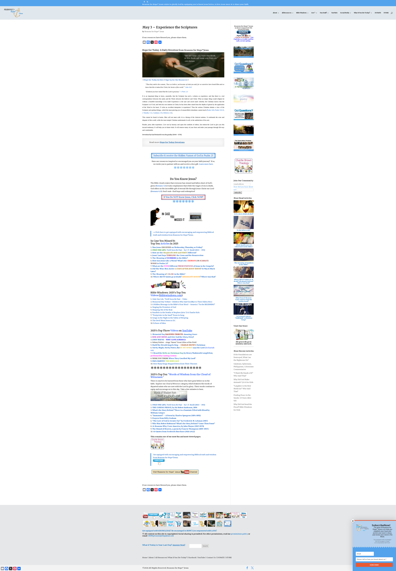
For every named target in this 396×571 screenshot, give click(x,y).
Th (153, 258)
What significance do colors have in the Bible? (244, 246)
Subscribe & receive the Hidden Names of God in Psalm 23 (183, 155)
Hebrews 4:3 (167, 113)
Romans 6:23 (156, 191)
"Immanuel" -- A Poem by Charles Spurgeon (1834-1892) (176, 415)
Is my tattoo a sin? (243, 230)
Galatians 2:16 (158, 113)
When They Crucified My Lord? (174, 358)
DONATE (378, 13)
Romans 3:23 (161, 186)
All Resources (286, 13)
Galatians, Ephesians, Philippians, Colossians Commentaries (244, 366)
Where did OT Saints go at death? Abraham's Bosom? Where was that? (243, 281)
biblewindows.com (171, 295)
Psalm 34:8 (210, 110)
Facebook (192, 557)
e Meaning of (161, 258)
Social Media (344, 13)
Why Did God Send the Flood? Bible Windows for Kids (243, 407)
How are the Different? (174, 253)
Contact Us (211, 557)
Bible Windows (301, 13)
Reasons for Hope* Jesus (154, 32)
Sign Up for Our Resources (176, 80)
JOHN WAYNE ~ (169, 340)
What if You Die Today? (177, 557)
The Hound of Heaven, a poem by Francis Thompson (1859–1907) (180, 429)
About (275, 13)
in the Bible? (177, 258)
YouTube (334, 13)
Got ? (313, 13)
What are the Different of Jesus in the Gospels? (183, 266)
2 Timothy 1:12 (147, 113)
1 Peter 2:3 (184, 92)
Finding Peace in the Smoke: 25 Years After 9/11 (242, 398)
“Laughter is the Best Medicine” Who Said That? (242, 388)
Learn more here (206, 164)
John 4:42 (188, 87)
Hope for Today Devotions (172, 142)
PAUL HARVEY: (165, 361)
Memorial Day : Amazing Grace (175, 334)
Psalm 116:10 (219, 110)
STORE (386, 13)
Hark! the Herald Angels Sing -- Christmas (178, 345)
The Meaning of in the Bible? (168, 274)
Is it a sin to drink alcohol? (243, 214)
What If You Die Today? (362, 13)
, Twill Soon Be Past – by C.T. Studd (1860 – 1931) (178, 405)
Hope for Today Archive (154, 80)
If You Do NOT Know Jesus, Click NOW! (183, 197)
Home (144, 557)
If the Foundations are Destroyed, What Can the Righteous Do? (243, 357)
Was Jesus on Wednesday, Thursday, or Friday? (177, 247)
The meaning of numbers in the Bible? (243, 264)
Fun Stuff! (323, 13)
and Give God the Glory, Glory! (173, 337)
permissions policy (239, 534)
